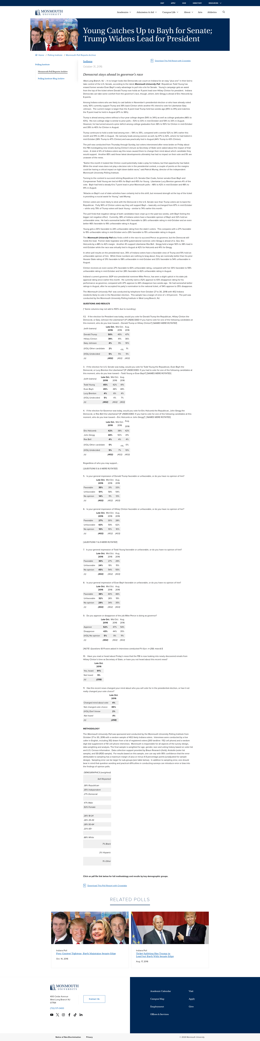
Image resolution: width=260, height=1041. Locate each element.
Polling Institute (55, 55)
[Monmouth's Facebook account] (69, 1014)
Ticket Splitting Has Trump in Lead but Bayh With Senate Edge (155, 955)
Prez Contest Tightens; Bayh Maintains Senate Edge (86, 953)
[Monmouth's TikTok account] (75, 1014)
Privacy (89, 1037)
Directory (197, 3)
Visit (162, 3)
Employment (157, 1006)
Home (41, 55)
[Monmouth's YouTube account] (51, 1014)
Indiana (87, 61)
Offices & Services (159, 1014)
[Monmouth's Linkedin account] (81, 1014)
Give (184, 3)
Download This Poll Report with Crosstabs (173, 60)
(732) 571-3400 (57, 1008)
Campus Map (157, 998)
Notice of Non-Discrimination (68, 1037)
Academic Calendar (160, 991)
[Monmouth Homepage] (49, 12)
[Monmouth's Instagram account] (63, 1014)
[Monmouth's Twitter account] (57, 1014)
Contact (91, 999)
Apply (173, 3)
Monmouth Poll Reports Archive (81, 55)
